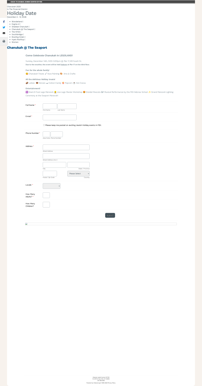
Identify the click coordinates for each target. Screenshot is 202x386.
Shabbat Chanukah (20, 26)
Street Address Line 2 (50, 160)
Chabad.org (97, 383)
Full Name (31, 105)
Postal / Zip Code (48, 177)
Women (15, 42)
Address (30, 146)
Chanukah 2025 (14, 6)
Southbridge (17, 34)
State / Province (84, 169)
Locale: (29, 185)
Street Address (48, 151)
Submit (110, 215)
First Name (46, 110)
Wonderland (17, 21)
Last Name (61, 110)
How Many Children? (30, 204)
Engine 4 (15, 24)
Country (87, 177)
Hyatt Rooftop (18, 39)
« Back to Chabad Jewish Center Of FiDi (26, 2)
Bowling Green (18, 37)
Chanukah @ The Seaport (23, 29)
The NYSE (16, 31)
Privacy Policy (111, 383)
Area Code (46, 138)
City (44, 169)
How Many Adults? (30, 195)
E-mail (29, 116)
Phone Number (33, 133)
